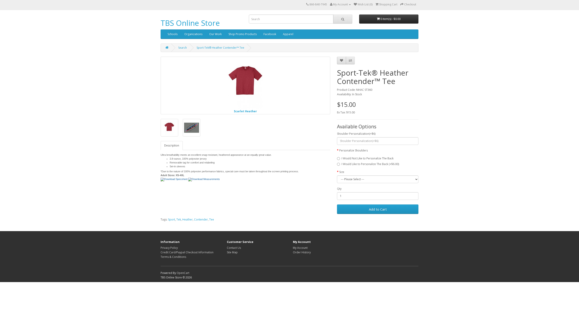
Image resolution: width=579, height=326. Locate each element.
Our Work (215, 34)
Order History (302, 252)
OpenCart (183, 273)
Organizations (193, 34)
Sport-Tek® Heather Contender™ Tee (220, 48)
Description (171, 145)
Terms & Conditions (173, 257)
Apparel (288, 34)
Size (341, 172)
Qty (339, 189)
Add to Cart (378, 209)
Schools (173, 34)
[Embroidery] (191, 128)
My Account (300, 248)
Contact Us (234, 248)
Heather (187, 219)
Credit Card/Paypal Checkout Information (187, 252)
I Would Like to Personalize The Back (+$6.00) (370, 164)
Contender (201, 219)
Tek (178, 219)
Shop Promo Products (242, 34)
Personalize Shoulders (353, 150)
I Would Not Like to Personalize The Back (368, 158)
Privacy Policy (169, 248)
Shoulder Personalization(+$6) (356, 134)
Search (182, 48)
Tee (211, 219)
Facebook (269, 34)
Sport (171, 219)
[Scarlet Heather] (169, 128)
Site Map (232, 252)
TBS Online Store (190, 23)
